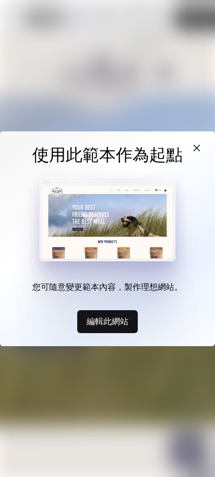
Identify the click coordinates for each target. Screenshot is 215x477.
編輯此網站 (107, 321)
